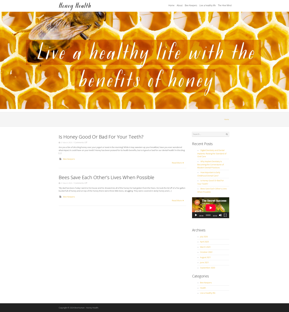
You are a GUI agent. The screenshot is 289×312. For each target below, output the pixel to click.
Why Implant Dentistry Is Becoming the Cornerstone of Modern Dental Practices (210, 164)
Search (227, 134)
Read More (177, 162)
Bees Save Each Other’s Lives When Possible (106, 177)
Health (203, 287)
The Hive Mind (225, 5)
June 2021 (204, 262)
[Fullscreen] (225, 215)
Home (171, 5)
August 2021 (205, 257)
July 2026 (204, 236)
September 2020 (207, 267)
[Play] (195, 215)
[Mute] (220, 215)
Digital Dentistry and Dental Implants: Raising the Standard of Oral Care (211, 153)
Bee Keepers (191, 5)
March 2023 (205, 247)
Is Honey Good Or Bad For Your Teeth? (101, 136)
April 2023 (204, 241)
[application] (210, 207)
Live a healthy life (207, 5)
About (180, 5)
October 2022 (206, 252)
